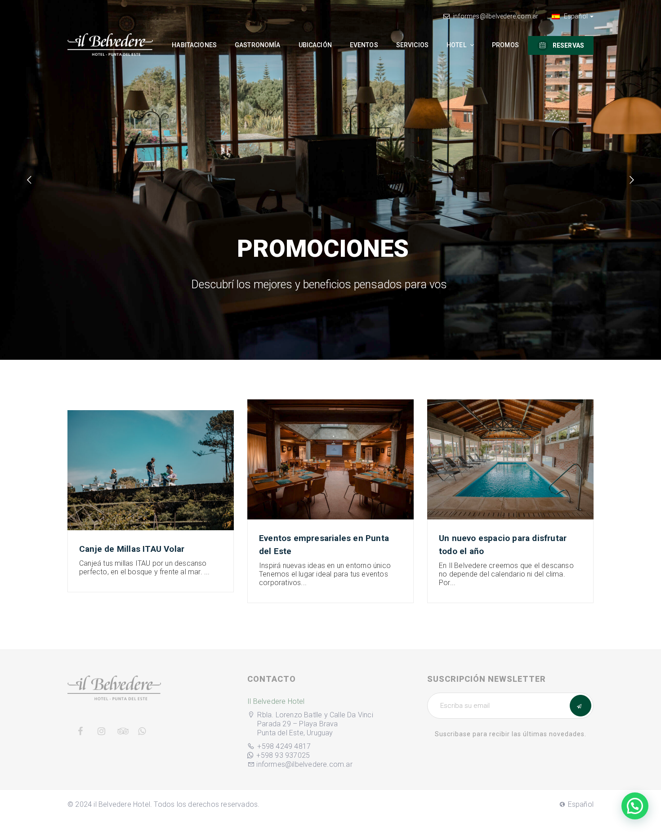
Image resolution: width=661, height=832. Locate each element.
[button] (634, 805)
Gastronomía (258, 45)
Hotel (457, 45)
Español (575, 16)
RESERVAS (568, 45)
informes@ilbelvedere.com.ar (495, 16)
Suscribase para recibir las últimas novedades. (510, 734)
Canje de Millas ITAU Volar (131, 549)
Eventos (364, 45)
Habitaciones (194, 45)
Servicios (412, 45)
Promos (505, 45)
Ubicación (315, 45)
